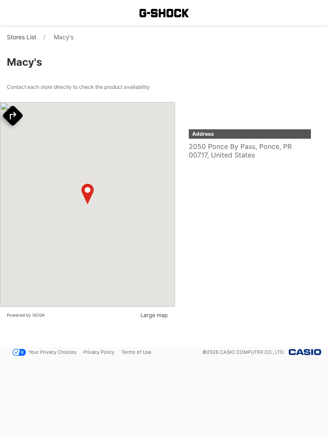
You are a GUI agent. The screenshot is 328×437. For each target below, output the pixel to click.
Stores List (21, 37)
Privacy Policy (98, 352)
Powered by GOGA (26, 315)
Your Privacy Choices (52, 352)
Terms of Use (136, 352)
